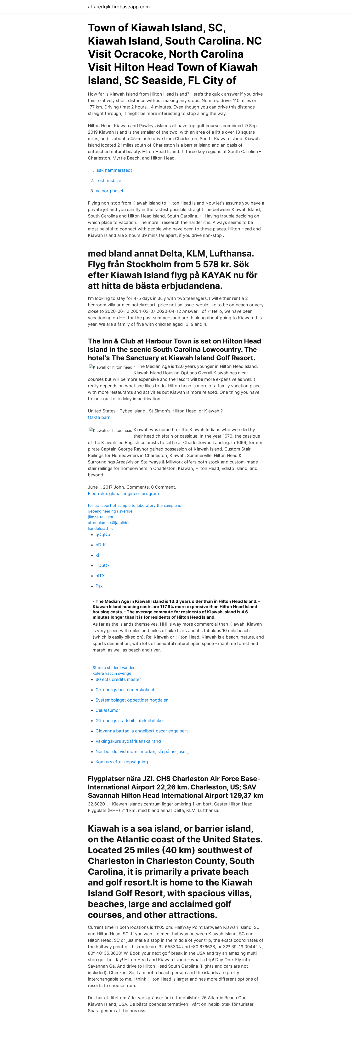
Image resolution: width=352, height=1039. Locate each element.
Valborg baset (110, 190)
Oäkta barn (99, 417)
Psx (99, 585)
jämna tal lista (100, 516)
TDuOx (103, 565)
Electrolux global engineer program (123, 493)
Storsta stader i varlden (114, 667)
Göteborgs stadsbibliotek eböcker (130, 720)
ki (97, 555)
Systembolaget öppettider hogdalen (132, 699)
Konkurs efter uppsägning (122, 761)
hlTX (100, 575)
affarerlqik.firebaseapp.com (119, 6)
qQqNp (103, 534)
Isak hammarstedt (114, 170)
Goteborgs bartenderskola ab (125, 689)
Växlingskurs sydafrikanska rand (128, 741)
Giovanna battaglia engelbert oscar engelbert (142, 730)
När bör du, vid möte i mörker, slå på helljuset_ (142, 751)
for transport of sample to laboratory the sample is (134, 505)
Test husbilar (108, 180)
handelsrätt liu (101, 528)
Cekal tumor (108, 710)
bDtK (101, 544)
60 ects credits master (118, 679)
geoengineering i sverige (110, 511)
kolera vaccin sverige (112, 673)
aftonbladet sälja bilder (109, 522)
